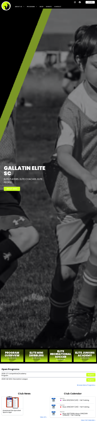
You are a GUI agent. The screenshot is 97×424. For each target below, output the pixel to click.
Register (91, 375)
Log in (90, 2)
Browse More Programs (86, 385)
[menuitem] (20, 6)
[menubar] (38, 6)
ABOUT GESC (12, 189)
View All (43, 417)
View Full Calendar (88, 420)
